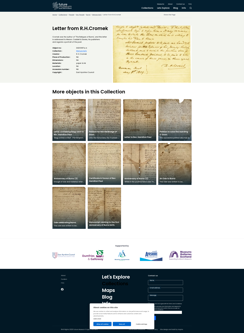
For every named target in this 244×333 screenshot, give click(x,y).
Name (152, 280)
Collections (147, 7)
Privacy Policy (152, 329)
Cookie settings (141, 324)
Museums (160, 4)
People (71, 15)
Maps (108, 291)
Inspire (180, 329)
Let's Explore (116, 277)
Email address (155, 288)
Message (153, 295)
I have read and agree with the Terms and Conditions (166, 304)
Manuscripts (96, 15)
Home (54, 15)
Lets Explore (163, 7)
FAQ (190, 4)
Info (184, 7)
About (170, 4)
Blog (175, 7)
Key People (80, 15)
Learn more (97, 318)
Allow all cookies (102, 324)
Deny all (122, 324)
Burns (88, 15)
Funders (64, 279)
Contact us (180, 4)
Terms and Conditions (137, 329)
